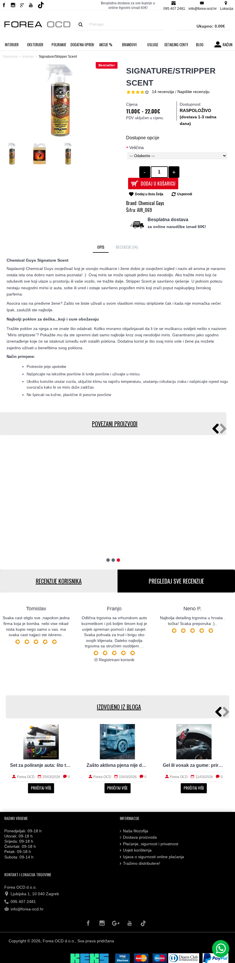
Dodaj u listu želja (149, 194)
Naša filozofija (135, 831)
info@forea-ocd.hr (27, 909)
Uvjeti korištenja (137, 850)
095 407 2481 (23, 901)
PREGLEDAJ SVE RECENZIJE (176, 581)
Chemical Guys (151, 203)
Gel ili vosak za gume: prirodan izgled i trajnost (194, 765)
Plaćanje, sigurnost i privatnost (150, 844)
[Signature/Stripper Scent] (13, 155)
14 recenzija (163, 91)
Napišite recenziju (193, 91)
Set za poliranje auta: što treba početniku (41, 765)
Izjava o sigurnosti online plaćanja (153, 856)
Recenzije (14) (127, 247)
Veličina (136, 147)
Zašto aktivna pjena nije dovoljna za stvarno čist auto (118, 765)
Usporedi (184, 194)
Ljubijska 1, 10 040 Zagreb (35, 893)
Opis (100, 247)
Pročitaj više (41, 788)
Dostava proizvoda (140, 837)
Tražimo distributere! (141, 863)
